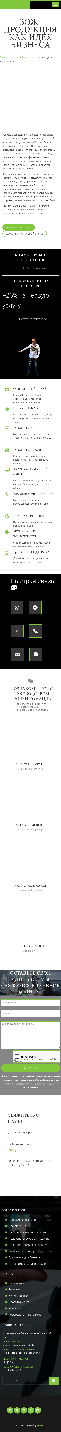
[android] (47, 1410)
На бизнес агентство (34, 268)
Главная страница (9, 57)
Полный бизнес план (18, 227)
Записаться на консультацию (28, 1232)
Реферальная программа (25, 1314)
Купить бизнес (18, 1295)
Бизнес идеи (28, 57)
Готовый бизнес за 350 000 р (27, 1263)
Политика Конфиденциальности (29, 1244)
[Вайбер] (31, 1410)
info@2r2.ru (17, 1150)
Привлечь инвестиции (23, 1219)
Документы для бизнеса (24, 1257)
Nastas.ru (41, 1425)
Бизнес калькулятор (22, 1251)
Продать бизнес (19, 1302)
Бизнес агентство (33, 319)
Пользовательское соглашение (29, 1238)
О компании (16, 1283)
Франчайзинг (17, 1226)
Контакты (15, 1308)
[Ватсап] (24, 1410)
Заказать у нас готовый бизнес (24, 233)
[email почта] (38, 1410)
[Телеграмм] (17, 1410)
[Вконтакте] (10, 1410)
